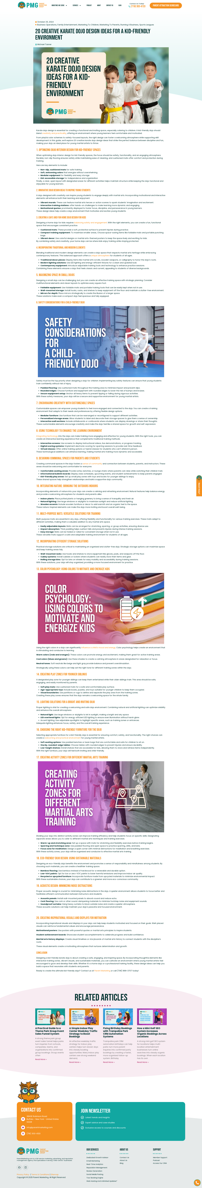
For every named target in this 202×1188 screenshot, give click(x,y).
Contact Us (109, 5)
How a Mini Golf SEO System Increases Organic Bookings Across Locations (152, 1032)
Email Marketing (93, 1161)
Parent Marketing (102, 970)
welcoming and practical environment (63, 738)
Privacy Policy (23, 1174)
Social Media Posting (94, 1174)
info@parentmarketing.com (40, 1127)
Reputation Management (96, 1167)
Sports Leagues (146, 24)
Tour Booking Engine (94, 1178)
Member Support (160, 1157)
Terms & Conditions (40, 1174)
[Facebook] (19, 1167)
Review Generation (94, 1171)
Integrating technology (47, 436)
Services (75, 5)
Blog (120, 5)
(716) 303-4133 (33, 1133)
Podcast (89, 5)
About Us (123, 1160)
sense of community (92, 463)
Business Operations (46, 24)
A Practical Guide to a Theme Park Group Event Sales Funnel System (49, 1031)
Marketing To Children (88, 24)
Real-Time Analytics (94, 1164)
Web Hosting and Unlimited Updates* (101, 1181)
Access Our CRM (160, 1163)
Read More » (41, 1059)
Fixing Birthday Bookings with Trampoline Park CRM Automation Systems (117, 1032)
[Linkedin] (25, 1167)
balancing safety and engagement (90, 222)
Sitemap (54, 1174)
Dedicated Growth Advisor (97, 1157)
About (99, 5)
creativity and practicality (54, 133)
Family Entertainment (67, 24)
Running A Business (129, 24)
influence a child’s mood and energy (98, 647)
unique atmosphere (100, 255)
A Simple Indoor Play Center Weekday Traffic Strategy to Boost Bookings (83, 1032)
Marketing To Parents (110, 24)
